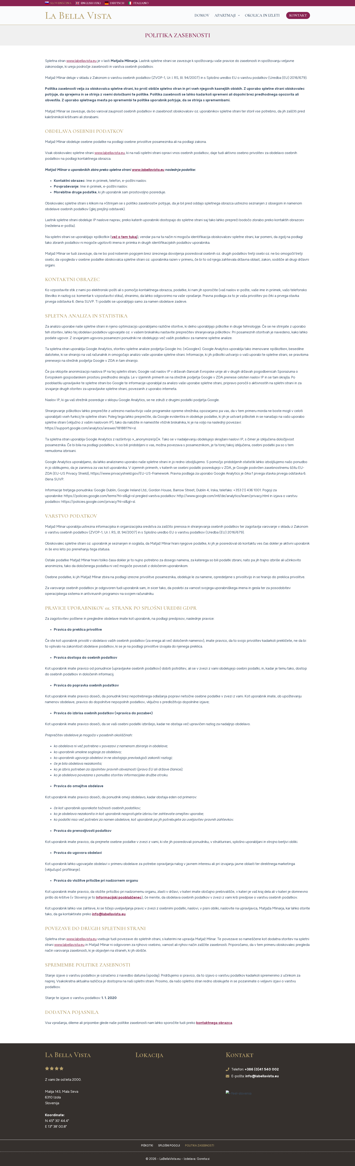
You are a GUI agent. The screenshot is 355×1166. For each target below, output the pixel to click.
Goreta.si (203, 1159)
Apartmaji (225, 15)
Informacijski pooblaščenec (119, 897)
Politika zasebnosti (199, 1145)
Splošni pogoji (169, 1145)
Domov (202, 15)
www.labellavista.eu (81, 61)
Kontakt (298, 15)
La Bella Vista (78, 15)
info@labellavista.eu (109, 914)
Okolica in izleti (262, 15)
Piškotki (147, 1145)
